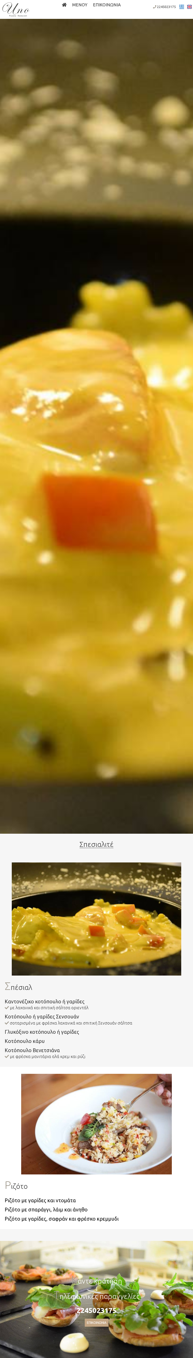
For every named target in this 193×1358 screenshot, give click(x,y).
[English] (189, 7)
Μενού (79, 4)
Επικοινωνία (107, 4)
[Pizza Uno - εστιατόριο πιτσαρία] (16, 9)
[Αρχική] (64, 4)
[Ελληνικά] (182, 7)
